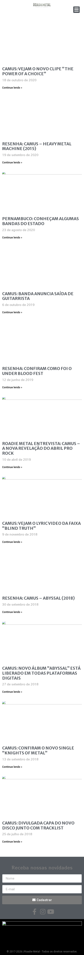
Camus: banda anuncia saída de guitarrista (37, 296)
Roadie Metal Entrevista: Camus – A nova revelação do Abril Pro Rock (41, 448)
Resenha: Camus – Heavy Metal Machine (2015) (37, 146)
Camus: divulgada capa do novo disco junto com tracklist (38, 825)
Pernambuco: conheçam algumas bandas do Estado (40, 221)
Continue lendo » (12, 87)
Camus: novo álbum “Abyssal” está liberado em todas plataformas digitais (41, 673)
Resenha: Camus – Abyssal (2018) (38, 598)
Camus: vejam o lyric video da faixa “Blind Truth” (41, 526)
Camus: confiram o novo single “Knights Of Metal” (38, 750)
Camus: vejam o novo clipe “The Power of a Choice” (37, 71)
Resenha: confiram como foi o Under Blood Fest (37, 371)
